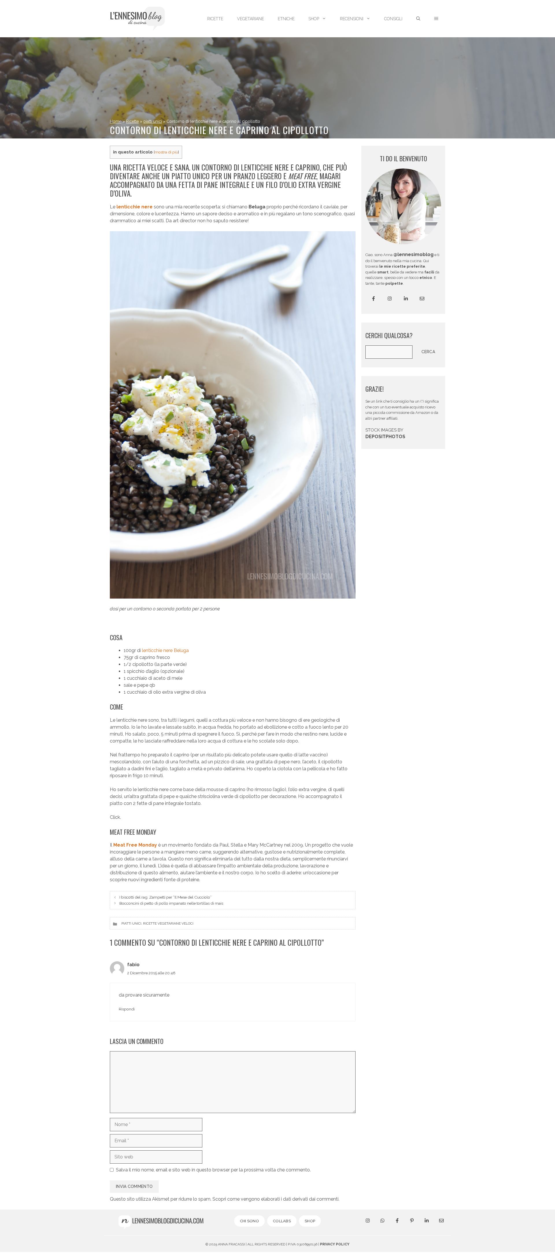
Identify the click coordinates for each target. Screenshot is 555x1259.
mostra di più (166, 152)
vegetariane (250, 18)
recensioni (351, 18)
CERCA (428, 351)
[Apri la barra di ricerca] (418, 19)
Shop (313, 18)
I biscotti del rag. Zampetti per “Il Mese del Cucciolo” (165, 897)
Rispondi (127, 1009)
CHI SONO (249, 1221)
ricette (215, 18)
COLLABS (282, 1221)
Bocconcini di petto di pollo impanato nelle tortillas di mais (171, 903)
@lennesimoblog (413, 254)
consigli (393, 18)
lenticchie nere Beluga (165, 650)
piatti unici (152, 121)
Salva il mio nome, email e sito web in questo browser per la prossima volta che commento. (213, 1170)
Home (115, 121)
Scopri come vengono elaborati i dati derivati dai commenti (275, 1199)
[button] (436, 19)
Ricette (132, 121)
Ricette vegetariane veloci (168, 923)
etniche (286, 18)
